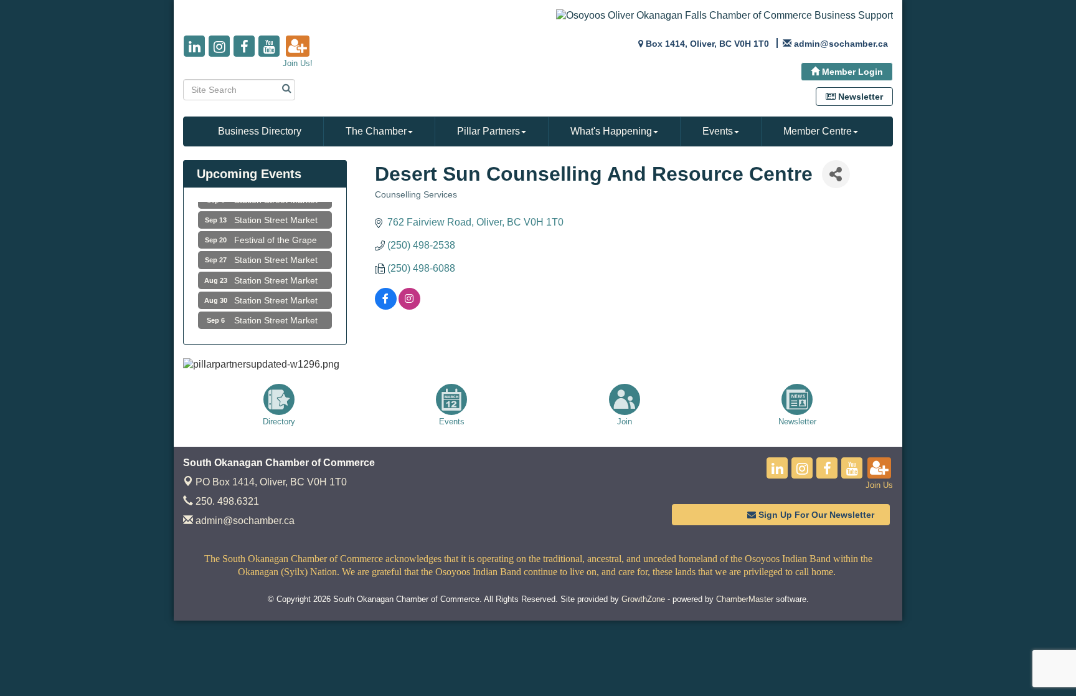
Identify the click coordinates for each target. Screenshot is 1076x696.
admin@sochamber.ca (244, 520)
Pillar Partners (488, 131)
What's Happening (611, 131)
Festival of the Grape (275, 235)
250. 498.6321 (226, 501)
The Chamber (376, 131)
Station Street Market (276, 215)
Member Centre (817, 131)
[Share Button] (836, 174)
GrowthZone (643, 599)
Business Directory (259, 131)
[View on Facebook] (386, 306)
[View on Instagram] (409, 306)
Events (717, 131)
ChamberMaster (744, 599)
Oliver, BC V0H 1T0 (271, 482)
